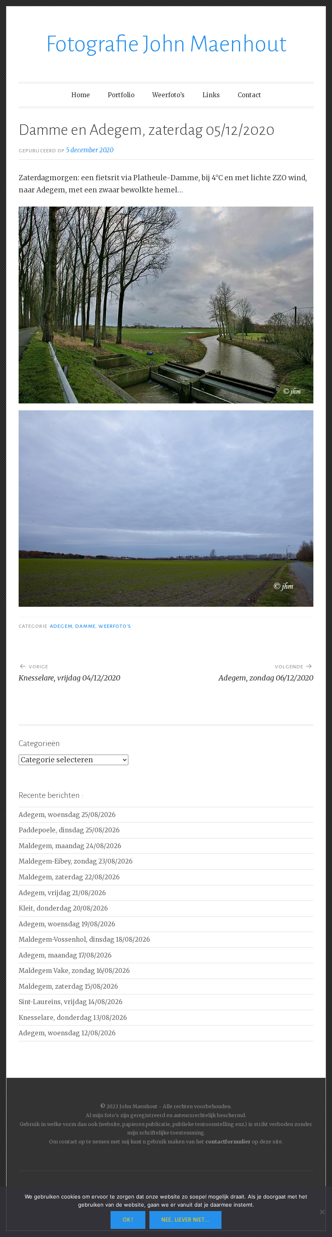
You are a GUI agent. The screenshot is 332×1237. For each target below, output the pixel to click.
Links (211, 95)
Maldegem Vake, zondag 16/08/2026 (74, 971)
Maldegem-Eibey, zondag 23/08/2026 (75, 861)
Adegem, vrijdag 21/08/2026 (62, 893)
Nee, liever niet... (185, 1220)
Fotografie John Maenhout (166, 44)
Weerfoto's (114, 626)
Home (80, 95)
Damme (85, 626)
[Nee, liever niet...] (322, 1212)
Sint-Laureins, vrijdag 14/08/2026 (70, 1002)
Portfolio (121, 95)
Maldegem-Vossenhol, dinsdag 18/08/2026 (84, 939)
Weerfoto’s (168, 95)
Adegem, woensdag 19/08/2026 (67, 924)
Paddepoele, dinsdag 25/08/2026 (69, 830)
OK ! (128, 1220)
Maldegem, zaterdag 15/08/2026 (68, 986)
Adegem (61, 626)
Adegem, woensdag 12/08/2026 (67, 1033)
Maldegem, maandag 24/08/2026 (70, 846)
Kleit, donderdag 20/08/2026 (63, 908)
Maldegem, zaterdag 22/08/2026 (69, 877)
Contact (249, 95)
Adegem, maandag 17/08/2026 (65, 955)
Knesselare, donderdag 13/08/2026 (73, 1018)
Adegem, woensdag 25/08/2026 (67, 815)
